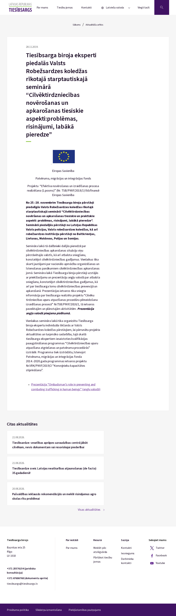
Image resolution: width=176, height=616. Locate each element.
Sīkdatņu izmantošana (49, 610)
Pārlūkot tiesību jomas (102, 559)
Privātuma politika (18, 610)
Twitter (159, 547)
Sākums (77, 24)
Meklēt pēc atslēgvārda (100, 550)
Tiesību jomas (65, 7)
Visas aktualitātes (89, 510)
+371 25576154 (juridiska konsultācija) (21, 570)
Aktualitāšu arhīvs (94, 24)
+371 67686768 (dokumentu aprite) (27, 578)
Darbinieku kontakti (127, 561)
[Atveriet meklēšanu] (161, 7)
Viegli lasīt (144, 7)
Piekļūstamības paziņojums (85, 610)
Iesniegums (127, 553)
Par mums (42, 7)
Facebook (161, 555)
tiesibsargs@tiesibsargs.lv (22, 583)
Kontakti (86, 7)
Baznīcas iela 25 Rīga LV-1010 (16, 551)
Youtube (160, 563)
